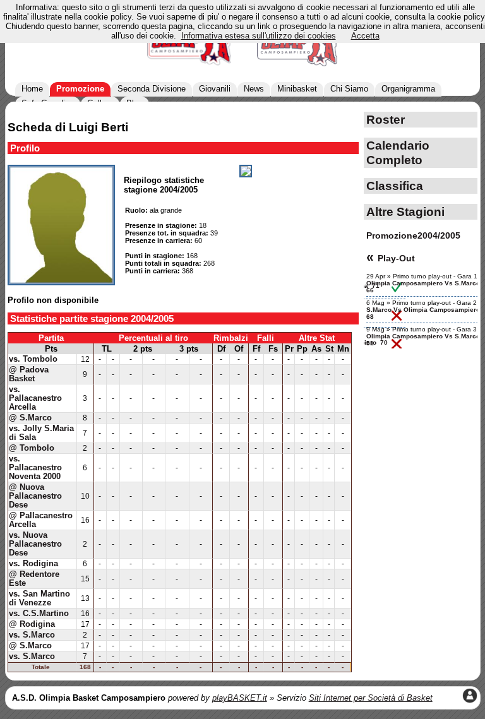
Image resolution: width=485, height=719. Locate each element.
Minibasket (297, 88)
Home (32, 88)
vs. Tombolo (33, 359)
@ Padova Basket (29, 374)
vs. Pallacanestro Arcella (35, 398)
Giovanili (215, 88)
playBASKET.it (239, 698)
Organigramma (408, 88)
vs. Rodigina (33, 563)
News (254, 88)
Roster (385, 119)
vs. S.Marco (32, 635)
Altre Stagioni (405, 211)
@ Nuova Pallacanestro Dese (35, 496)
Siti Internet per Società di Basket (371, 698)
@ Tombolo (31, 448)
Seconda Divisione (151, 88)
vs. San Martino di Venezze (39, 598)
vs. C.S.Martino (39, 613)
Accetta (365, 35)
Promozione (80, 88)
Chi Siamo (349, 88)
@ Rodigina (32, 624)
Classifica (394, 186)
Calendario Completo (397, 152)
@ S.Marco (30, 417)
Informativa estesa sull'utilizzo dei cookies (258, 35)
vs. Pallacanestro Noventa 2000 (35, 468)
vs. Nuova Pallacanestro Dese (35, 544)
